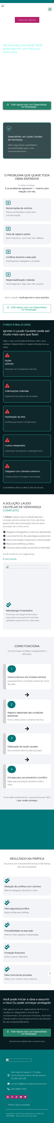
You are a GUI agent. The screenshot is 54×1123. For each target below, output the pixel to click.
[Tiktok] (16, 1097)
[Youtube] (21, 1097)
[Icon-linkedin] (8, 1097)
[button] (50, 9)
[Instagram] (12, 1097)
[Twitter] (25, 1097)
